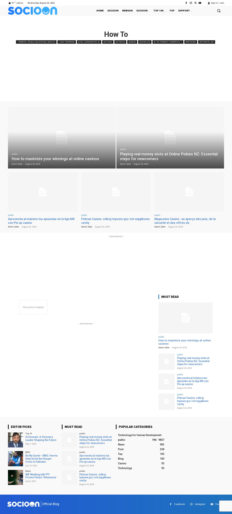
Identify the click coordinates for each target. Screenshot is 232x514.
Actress (120, 42)
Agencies (145, 42)
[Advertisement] (116, 71)
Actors (108, 42)
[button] (219, 10)
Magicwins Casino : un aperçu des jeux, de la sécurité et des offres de (185, 220)
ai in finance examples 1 (168, 42)
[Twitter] (195, 3)
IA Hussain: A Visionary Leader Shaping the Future (40, 438)
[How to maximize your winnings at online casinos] (62, 137)
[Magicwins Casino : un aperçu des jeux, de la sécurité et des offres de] (189, 192)
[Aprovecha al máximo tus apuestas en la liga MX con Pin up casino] (43, 192)
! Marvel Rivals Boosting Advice (36, 42)
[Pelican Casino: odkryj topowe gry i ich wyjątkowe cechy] (116, 192)
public (15, 154)
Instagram (200, 504)
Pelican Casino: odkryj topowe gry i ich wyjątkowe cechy (192, 401)
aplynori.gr (207, 42)
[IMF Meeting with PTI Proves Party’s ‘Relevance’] (15, 477)
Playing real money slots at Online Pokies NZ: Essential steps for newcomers (193, 361)
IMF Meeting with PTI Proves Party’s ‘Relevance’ (40, 476)
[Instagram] (190, 3)
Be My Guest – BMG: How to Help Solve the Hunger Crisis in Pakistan (41, 458)
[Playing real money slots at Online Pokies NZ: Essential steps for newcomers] (170, 137)
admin (132, 42)
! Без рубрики (66, 42)
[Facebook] (186, 3)
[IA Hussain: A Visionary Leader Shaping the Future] (15, 439)
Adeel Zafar (13, 226)
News (28, 471)
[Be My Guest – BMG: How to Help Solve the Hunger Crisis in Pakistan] (15, 458)
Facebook (179, 504)
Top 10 (28, 433)
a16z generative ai (89, 42)
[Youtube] (200, 3)
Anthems (191, 42)
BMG (27, 452)
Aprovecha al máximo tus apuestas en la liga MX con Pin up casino (193, 381)
